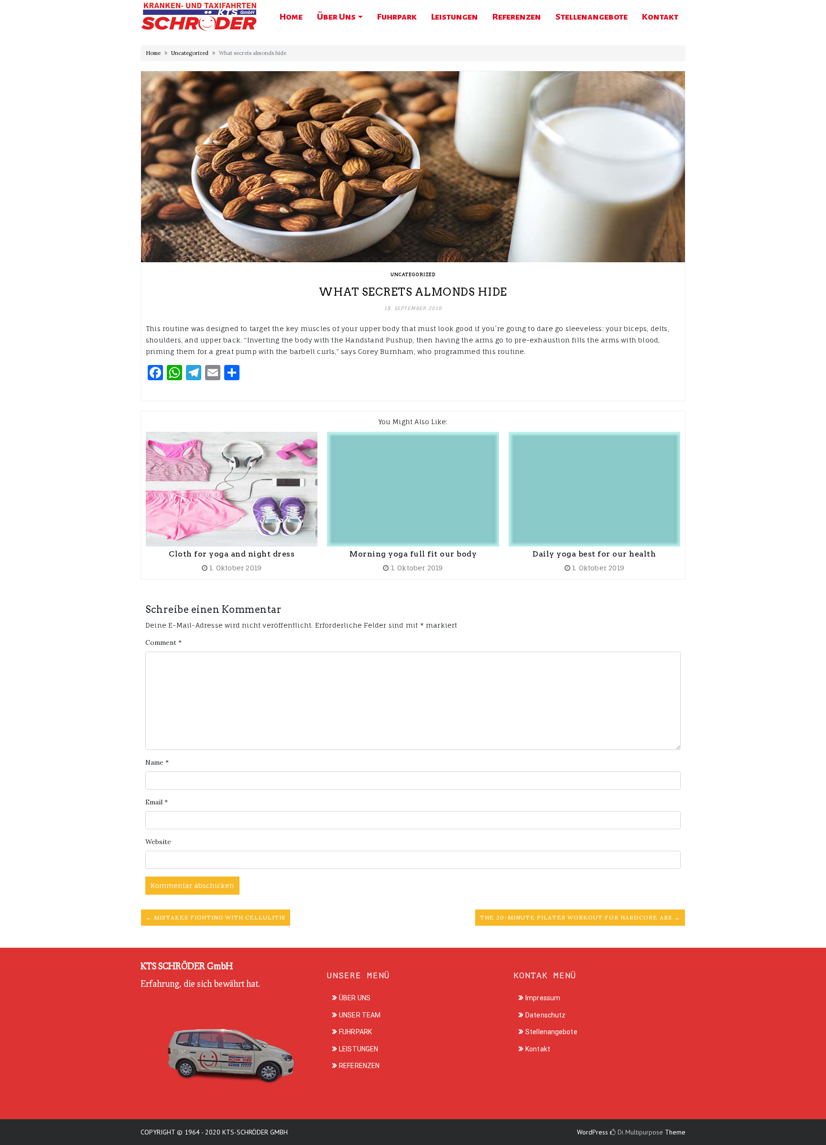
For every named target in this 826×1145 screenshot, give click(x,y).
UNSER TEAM (359, 1015)
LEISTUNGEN (358, 1049)
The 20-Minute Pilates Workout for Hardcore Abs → (580, 917)
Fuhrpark (397, 16)
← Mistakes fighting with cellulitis (215, 917)
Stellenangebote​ (591, 16)
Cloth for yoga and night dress (231, 553)
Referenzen (516, 16)
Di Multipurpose (639, 1132)
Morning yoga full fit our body (413, 553)
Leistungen (454, 16)
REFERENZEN (359, 1066)
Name (157, 762)
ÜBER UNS (354, 998)
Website (158, 841)
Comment (163, 642)
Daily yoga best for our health (594, 553)
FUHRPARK (355, 1032)
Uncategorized (189, 53)
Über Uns (336, 16)
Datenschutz (545, 1015)
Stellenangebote (551, 1032)
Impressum (542, 998)
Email (156, 802)
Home (291, 16)
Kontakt (660, 16)
